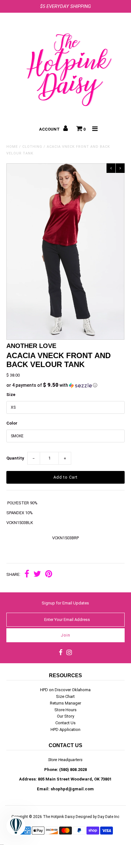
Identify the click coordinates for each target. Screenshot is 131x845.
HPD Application (65, 729)
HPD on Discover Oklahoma (65, 689)
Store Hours (65, 709)
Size (10, 394)
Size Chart (65, 696)
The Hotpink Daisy (59, 816)
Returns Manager (65, 703)
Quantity (15, 458)
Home (12, 147)
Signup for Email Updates (65, 603)
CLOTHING (32, 147)
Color (11, 423)
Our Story (65, 716)
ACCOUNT (50, 129)
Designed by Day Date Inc (97, 816)
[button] (65, 385)
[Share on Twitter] (37, 575)
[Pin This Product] (48, 575)
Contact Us (65, 722)
